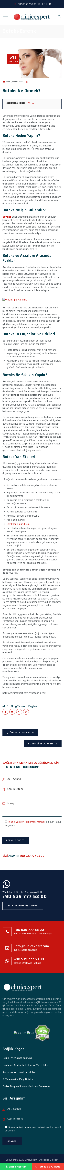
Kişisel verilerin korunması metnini (26, 822)
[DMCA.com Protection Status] (42, 1033)
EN (43, 4)
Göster (31, 103)
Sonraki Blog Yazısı (41, 743)
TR (49, 4)
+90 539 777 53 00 (32, 856)
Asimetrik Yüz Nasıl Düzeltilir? (18, 1072)
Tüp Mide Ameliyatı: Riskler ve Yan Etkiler (25, 1065)
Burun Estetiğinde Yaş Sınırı (17, 1058)
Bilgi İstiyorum (17, 1167)
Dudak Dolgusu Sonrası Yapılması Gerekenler (26, 1086)
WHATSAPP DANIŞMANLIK (23, 905)
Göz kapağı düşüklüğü (18, 524)
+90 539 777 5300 (49, 1167)
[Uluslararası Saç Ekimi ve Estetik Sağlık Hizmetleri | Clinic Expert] (32, 16)
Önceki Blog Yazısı (22, 732)
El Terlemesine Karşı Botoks (17, 1079)
